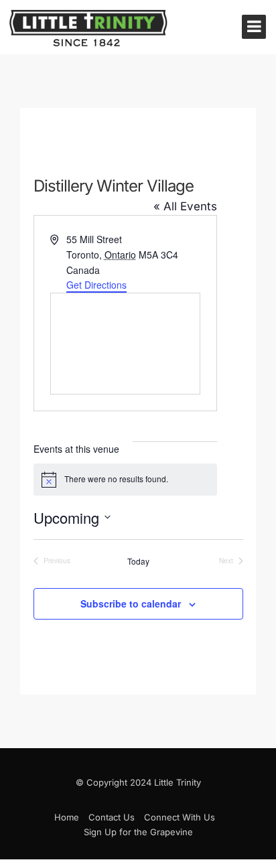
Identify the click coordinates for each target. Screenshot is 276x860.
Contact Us (111, 817)
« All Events (185, 206)
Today (138, 561)
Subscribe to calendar (130, 603)
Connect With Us (179, 817)
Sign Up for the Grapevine (138, 832)
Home (66, 817)
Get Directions (96, 284)
